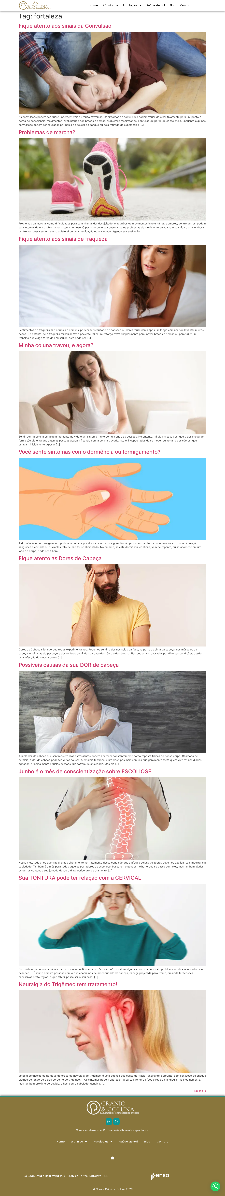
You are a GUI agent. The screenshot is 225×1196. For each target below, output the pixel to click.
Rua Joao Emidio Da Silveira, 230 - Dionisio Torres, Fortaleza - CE (65, 1176)
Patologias (130, 5)
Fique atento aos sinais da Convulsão (65, 26)
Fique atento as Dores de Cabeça (60, 558)
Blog (172, 5)
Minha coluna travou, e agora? (56, 345)
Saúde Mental (155, 5)
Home (94, 5)
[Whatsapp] (116, 1121)
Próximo (199, 1090)
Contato (186, 5)
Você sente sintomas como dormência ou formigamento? (89, 452)
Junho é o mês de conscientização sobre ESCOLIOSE (85, 771)
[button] (215, 1186)
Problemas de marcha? (47, 132)
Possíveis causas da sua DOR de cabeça (69, 665)
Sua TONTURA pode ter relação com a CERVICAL (80, 878)
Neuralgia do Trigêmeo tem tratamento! (68, 984)
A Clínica (108, 5)
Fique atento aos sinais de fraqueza (63, 239)
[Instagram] (109, 1121)
